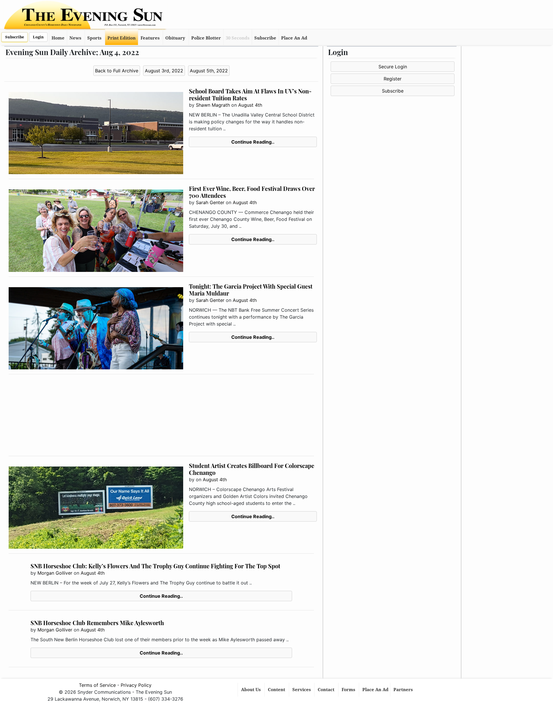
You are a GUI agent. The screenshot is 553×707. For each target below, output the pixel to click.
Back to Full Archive (116, 71)
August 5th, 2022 (209, 71)
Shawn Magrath (213, 105)
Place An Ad (294, 38)
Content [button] (277, 689)
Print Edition (121, 38)
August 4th (250, 105)
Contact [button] (327, 689)
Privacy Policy (136, 685)
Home (58, 38)
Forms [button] (349, 689)
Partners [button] (403, 689)
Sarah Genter (210, 202)
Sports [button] (94, 38)
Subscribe (14, 37)
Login (38, 37)
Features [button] (150, 38)
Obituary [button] (175, 38)
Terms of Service (97, 685)
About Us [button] (251, 689)
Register (393, 79)
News (75, 38)
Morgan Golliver (54, 573)
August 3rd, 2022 (164, 71)
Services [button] (302, 689)
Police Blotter (206, 38)
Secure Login (392, 66)
